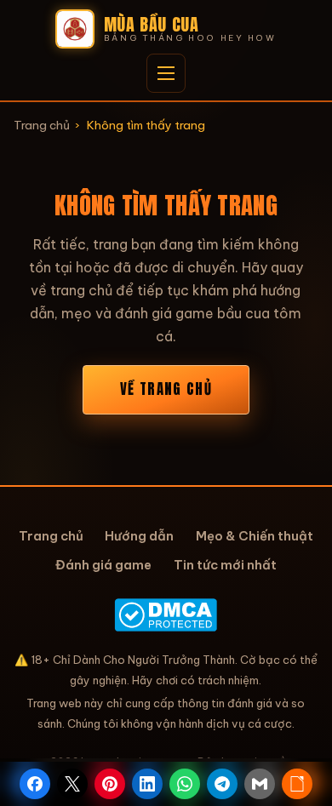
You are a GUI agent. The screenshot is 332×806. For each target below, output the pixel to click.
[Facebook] (35, 784)
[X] (72, 784)
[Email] (259, 784)
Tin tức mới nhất (225, 565)
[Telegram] (222, 784)
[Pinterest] (109, 784)
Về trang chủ (166, 389)
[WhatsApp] (184, 784)
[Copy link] (297, 784)
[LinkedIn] (147, 784)
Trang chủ (42, 125)
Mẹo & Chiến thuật (254, 536)
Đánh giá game (103, 565)
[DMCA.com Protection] (166, 615)
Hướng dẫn (139, 536)
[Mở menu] (166, 73)
